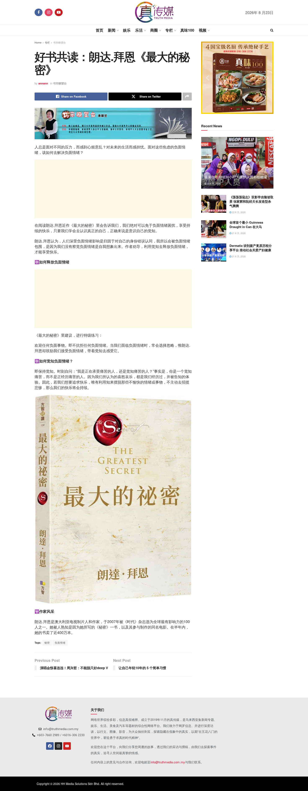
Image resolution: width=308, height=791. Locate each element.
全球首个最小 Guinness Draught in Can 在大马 (246, 224)
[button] (207, 78)
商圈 (154, 30)
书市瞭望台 (59, 42)
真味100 (187, 30)
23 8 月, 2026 (213, 183)
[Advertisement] (113, 189)
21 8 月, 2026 (238, 233)
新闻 (111, 30)
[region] (237, 78)
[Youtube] (67, 746)
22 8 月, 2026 (238, 212)
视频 (202, 30)
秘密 (47, 642)
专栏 (169, 30)
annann (43, 83)
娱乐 (127, 30)
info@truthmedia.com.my (167, 762)
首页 (99, 30)
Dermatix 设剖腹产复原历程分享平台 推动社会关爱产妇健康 (250, 247)
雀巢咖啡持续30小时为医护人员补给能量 (235, 176)
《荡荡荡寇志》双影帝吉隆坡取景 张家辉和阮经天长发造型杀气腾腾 (251, 201)
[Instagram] (58, 746)
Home (38, 42)
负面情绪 (60, 642)
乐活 (139, 30)
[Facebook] (50, 746)
